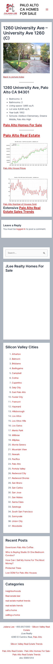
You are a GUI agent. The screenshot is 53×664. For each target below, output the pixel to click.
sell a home (11, 610)
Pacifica (16, 459)
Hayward (16, 406)
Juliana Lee (8, 626)
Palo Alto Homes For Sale (22, 125)
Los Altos (16, 416)
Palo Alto (16, 464)
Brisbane (16, 363)
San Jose (16, 492)
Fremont (16, 401)
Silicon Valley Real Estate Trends (27, 644)
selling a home (12, 615)
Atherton (16, 354)
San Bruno (17, 483)
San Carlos (17, 487)
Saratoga (16, 506)
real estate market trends (17, 600)
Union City (17, 521)
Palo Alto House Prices (14, 168)
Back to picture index (13, 77)
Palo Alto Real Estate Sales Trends (21, 209)
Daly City (16, 387)
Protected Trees (13, 568)
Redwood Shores (20, 478)
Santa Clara (17, 502)
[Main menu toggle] (47, 9)
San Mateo (17, 497)
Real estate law (12, 596)
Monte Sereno (19, 444)
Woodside (17, 526)
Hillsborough (18, 411)
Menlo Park (17, 430)
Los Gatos (17, 425)
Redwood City (19, 473)
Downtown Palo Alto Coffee (19, 547)
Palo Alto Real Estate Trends (26, 654)
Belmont (16, 359)
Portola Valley (18, 468)
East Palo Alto (19, 392)
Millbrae (16, 435)
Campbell (16, 373)
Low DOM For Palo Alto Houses (21, 573)
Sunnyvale (17, 516)
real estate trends (14, 605)
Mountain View (19, 449)
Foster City (17, 397)
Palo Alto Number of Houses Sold (20, 204)
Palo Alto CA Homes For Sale (29, 9)
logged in (21, 229)
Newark (16, 454)
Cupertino (17, 382)
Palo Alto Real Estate (21, 135)
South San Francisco (22, 511)
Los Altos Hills (19, 421)
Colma (15, 378)
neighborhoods (13, 591)
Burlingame (17, 368)
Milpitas (16, 440)
